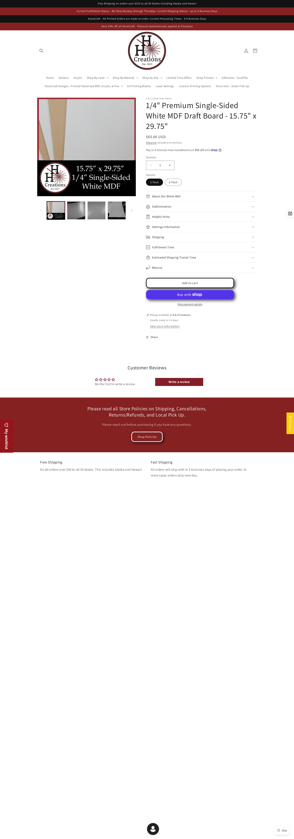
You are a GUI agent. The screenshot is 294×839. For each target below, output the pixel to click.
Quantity (151, 157)
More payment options (190, 304)
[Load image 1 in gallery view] (56, 210)
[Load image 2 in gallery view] (76, 210)
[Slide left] (41, 210)
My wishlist (6, 439)
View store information (165, 326)
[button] (41, 50)
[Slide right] (131, 210)
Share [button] (154, 337)
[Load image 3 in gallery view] (96, 210)
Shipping (151, 142)
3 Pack (154, 182)
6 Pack (173, 182)
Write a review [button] (179, 382)
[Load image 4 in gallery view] (117, 210)
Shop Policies (147, 437)
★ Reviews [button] (290, 423)
